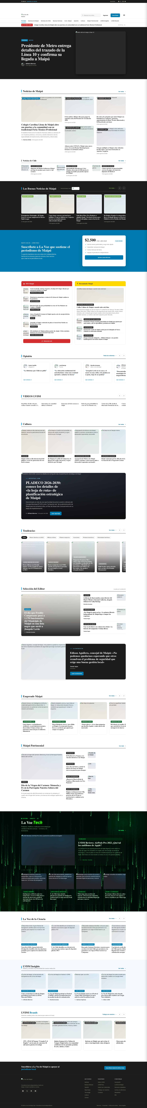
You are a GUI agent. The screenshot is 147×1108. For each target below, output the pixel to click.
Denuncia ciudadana (120, 1087)
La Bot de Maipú (119, 1085)
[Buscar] (83, 15)
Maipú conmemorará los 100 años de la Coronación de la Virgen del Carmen (113, 459)
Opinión (76, 21)
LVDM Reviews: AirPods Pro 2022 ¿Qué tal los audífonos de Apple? (99, 844)
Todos (24, 537)
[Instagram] (118, 1)
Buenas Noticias (57, 21)
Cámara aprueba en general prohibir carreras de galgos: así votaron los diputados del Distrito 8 (112, 169)
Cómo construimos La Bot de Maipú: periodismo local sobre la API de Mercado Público (33, 995)
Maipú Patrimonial (92, 21)
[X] (120, 1)
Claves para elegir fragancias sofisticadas (125, 1042)
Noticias (87, 1082)
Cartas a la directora (120, 1090)
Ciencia (86, 1097)
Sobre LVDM (101, 1082)
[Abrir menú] (124, 15)
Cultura (83, 21)
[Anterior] (119, 188)
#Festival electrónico (88, 537)
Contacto (100, 1092)
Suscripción (117, 1082)
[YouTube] (125, 1)
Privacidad (105, 1105)
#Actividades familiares (103, 537)
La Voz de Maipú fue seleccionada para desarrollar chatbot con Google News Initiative (112, 995)
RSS (115, 1095)
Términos (99, 1105)
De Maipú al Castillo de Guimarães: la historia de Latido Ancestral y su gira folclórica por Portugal (59, 460)
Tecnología (87, 1092)
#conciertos (76, 537)
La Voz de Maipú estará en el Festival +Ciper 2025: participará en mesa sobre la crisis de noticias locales (86, 995)
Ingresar (105, 15)
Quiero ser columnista (104, 1087)
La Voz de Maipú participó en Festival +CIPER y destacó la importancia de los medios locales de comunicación (60, 995)
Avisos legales (122, 1105)
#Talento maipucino (64, 537)
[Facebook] (123, 1)
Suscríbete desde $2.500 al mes (115, 1068)
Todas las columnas (109, 355)
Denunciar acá (48, 341)
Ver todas (121, 91)
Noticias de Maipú (33, 21)
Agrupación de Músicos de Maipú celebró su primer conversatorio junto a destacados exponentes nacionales (87, 460)
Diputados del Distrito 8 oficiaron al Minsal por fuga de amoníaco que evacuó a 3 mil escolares (42, 169)
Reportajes (87, 1090)
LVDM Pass (101, 1085)
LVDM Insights (104, 21)
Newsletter (112, 1)
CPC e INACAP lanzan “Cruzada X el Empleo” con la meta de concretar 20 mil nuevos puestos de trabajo (35, 1043)
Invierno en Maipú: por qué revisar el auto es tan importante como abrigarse (97, 1042)
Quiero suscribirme (104, 257)
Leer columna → (27, 380)
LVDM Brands (115, 21)
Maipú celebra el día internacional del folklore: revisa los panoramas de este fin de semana (32, 460)
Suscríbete (115, 15)
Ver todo (121, 746)
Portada (23, 21)
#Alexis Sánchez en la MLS (36, 537)
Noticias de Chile (46, 21)
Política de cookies (113, 1105)
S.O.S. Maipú (68, 21)
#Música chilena (51, 537)
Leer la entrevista (77, 673)
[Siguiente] (124, 188)
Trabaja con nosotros (109, 1014)
